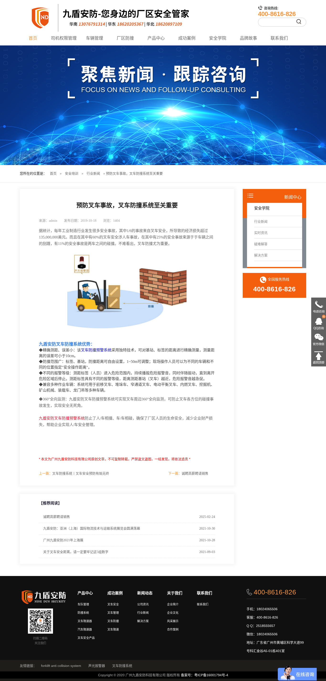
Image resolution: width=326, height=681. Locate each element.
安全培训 (71, 173)
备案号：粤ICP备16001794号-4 (204, 675)
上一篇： (45, 473)
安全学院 (217, 38)
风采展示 (173, 621)
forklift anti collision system (61, 666)
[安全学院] (163, 105)
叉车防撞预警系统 (96, 350)
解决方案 (261, 255)
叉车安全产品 (86, 638)
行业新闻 (93, 173)
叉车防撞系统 (122, 666)
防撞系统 (83, 613)
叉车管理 (113, 613)
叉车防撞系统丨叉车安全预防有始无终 (74, 473)
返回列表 (207, 220)
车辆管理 (94, 38)
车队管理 (83, 604)
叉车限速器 (85, 621)
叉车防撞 (113, 621)
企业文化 (173, 613)
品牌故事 (248, 38)
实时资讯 (261, 233)
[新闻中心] (250, 196)
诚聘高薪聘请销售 (188, 473)
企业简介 (173, 604)
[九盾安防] (163, 18)
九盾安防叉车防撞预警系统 (62, 418)
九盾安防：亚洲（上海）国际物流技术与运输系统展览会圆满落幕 (91, 528)
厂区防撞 (125, 38)
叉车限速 (113, 629)
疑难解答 (261, 244)
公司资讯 (143, 604)
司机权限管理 (64, 38)
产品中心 (156, 38)
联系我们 (279, 38)
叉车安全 (113, 604)
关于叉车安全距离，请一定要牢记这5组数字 (75, 552)
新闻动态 (144, 593)
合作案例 (173, 629)
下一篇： (175, 473)
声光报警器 (96, 666)
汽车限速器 (85, 629)
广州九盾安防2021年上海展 (63, 540)
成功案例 (186, 38)
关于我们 (174, 593)
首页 (33, 38)
